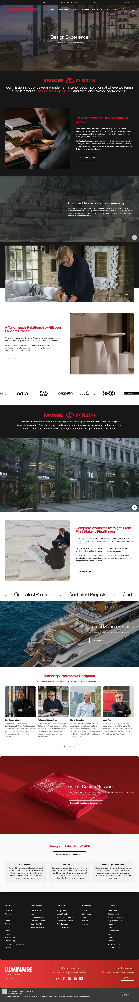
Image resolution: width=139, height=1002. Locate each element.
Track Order (112, 927)
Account (111, 924)
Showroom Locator (38, 927)
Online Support (113, 931)
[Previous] (44, 2)
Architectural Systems (65, 921)
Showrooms (86, 914)
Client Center (113, 911)
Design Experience (63, 914)
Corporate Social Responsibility (57, 996)
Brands (7, 924)
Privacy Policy (16, 996)
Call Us (110, 937)
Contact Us (112, 934)
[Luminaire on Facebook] (63, 978)
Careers (85, 924)
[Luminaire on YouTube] (75, 978)
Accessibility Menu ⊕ (84, 996)
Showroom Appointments (117, 917)
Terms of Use (8, 996)
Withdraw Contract (115, 944)
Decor (7, 921)
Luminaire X (9, 947)
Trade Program (62, 924)
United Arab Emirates (39, 921)
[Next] (94, 2)
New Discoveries (11, 937)
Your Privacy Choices (116, 947)
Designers (8, 927)
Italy (32, 914)
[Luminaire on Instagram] (58, 978)
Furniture (8, 914)
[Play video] (69, 476)
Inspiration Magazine (115, 921)
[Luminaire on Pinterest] (69, 978)
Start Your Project (63, 927)
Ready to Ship (10, 941)
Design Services (62, 911)
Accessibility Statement (72, 996)
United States (36, 911)
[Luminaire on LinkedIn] (81, 978)
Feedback (111, 941)
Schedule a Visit (36, 924)
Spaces (8, 931)
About (84, 911)
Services (85, 917)
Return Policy (35, 996)
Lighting (8, 917)
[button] (134, 237)
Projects (85, 921)
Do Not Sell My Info (26, 996)
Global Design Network (65, 917)
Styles (7, 934)
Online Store (9, 911)
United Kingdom (37, 917)
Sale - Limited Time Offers (14, 944)
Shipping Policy (44, 996)
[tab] (64, 746)
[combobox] (129, 2)
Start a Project (113, 914)
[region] (69, 717)
